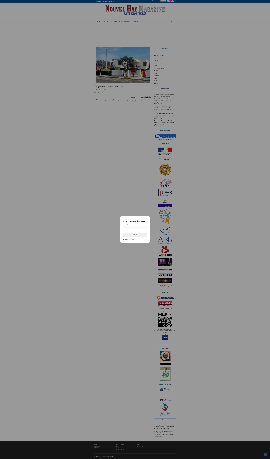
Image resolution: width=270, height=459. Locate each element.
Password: (125, 225)
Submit (135, 235)
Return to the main (128, 239)
